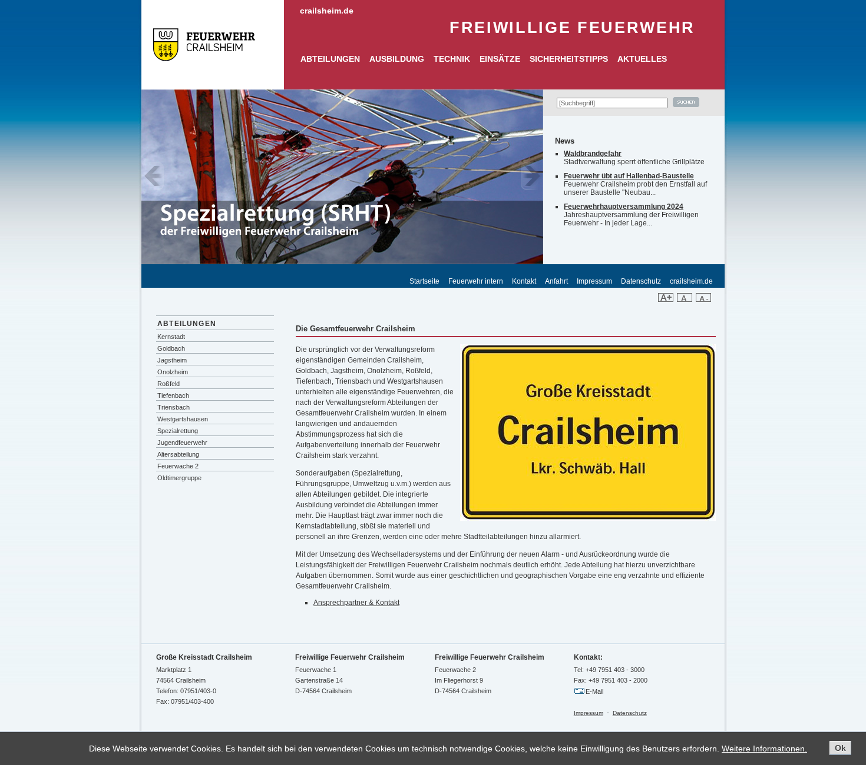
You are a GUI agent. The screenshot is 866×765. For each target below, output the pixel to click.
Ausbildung (396, 59)
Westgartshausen (182, 419)
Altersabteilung (178, 454)
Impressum (594, 281)
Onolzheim (172, 371)
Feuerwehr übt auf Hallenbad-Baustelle (629, 176)
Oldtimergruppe (179, 477)
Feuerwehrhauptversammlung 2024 (623, 206)
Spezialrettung (177, 430)
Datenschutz (641, 281)
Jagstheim (172, 360)
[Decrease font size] (703, 299)
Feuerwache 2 (178, 466)
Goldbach (171, 348)
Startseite (424, 281)
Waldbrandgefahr (593, 153)
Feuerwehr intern (475, 281)
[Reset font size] (684, 299)
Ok (840, 748)
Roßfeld (168, 383)
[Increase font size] (665, 299)
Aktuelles (642, 59)
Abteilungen (330, 59)
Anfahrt (556, 281)
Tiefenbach (173, 395)
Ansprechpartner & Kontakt (356, 602)
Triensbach (173, 407)
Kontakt (524, 281)
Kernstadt (171, 336)
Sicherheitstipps (569, 59)
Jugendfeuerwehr (182, 442)
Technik (452, 59)
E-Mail (594, 691)
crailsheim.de (326, 10)
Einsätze (500, 59)
